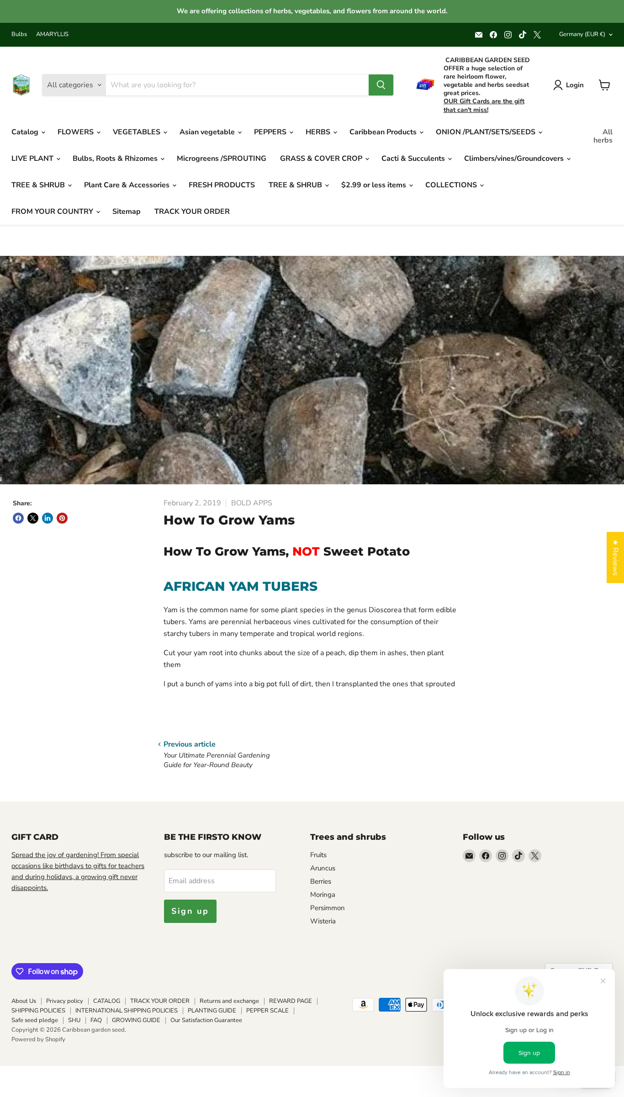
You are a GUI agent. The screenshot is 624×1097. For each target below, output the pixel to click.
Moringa (322, 894)
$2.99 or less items (374, 185)
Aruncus (322, 868)
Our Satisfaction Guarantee (206, 1020)
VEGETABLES (137, 132)
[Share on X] (32, 518)
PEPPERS (271, 132)
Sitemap (126, 212)
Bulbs (19, 34)
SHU (74, 1020)
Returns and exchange (229, 1001)
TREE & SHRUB (39, 185)
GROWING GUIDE (136, 1020)
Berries (320, 881)
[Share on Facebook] (18, 518)
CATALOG (106, 1001)
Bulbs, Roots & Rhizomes (116, 159)
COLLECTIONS (452, 185)
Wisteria (323, 921)
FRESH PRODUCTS (222, 185)
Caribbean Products (383, 132)
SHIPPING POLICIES (38, 1011)
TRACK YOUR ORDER (192, 212)
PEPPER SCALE (267, 1011)
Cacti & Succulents (414, 159)
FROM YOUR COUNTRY (53, 212)
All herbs (603, 136)
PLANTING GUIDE (212, 1011)
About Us (23, 1001)
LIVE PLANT (33, 159)
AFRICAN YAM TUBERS (240, 586)
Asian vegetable (208, 132)
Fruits (318, 854)
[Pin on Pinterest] (62, 518)
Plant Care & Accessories (127, 185)
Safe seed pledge (34, 1020)
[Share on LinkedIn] (47, 518)
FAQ (96, 1020)
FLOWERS (76, 132)
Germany (582, 34)
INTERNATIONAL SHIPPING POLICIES (126, 1011)
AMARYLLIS (52, 34)
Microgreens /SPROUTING (221, 159)
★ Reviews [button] (615, 557)
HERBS (319, 132)
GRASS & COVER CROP (322, 159)
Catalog (25, 132)
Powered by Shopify (38, 1039)
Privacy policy (64, 1001)
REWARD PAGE (290, 1001)
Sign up (190, 911)
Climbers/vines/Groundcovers (515, 159)
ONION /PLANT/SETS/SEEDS (486, 132)
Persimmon (327, 907)
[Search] (381, 84)
